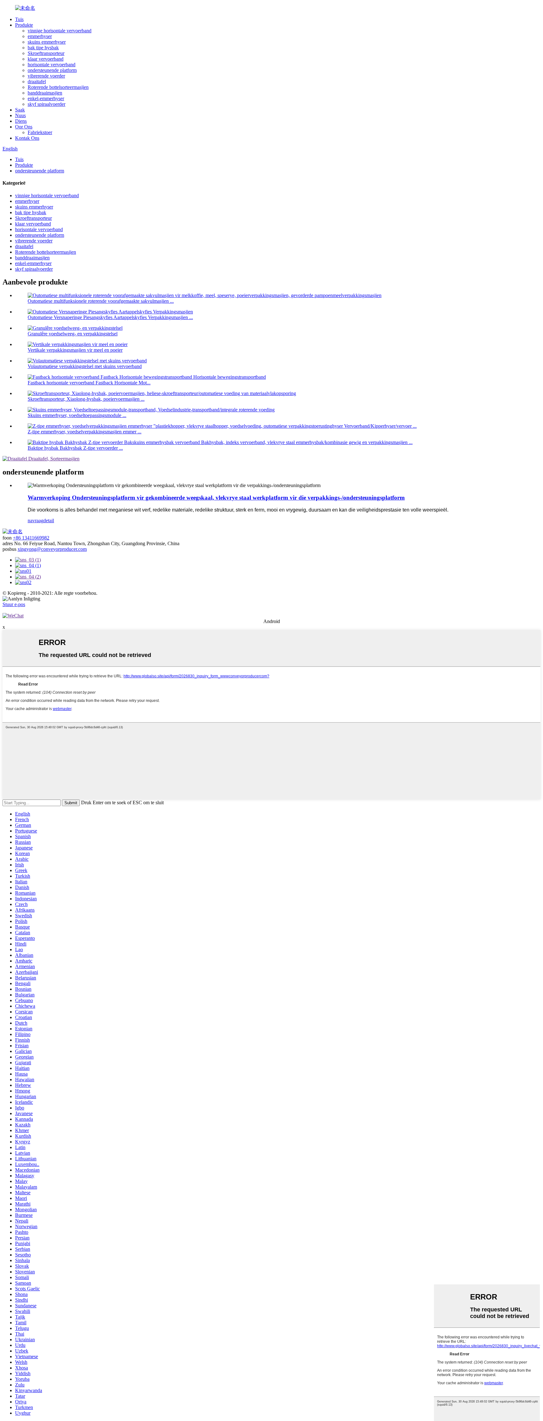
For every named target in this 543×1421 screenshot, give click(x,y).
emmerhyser (40, 36)
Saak (20, 109)
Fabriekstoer (40, 132)
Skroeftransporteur (46, 53)
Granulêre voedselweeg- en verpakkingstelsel (73, 333)
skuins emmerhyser (47, 42)
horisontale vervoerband (51, 64)
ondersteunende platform (52, 70)
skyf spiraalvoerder (46, 104)
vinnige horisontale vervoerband (59, 30)
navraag (35, 520)
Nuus (20, 115)
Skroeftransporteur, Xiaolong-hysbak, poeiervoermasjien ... (86, 399)
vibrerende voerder (46, 76)
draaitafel (37, 81)
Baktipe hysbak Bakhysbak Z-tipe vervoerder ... (75, 448)
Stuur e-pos (14, 604)
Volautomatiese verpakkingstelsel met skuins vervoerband (85, 366)
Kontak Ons (27, 138)
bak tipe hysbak (43, 47)
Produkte (24, 25)
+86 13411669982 (31, 537)
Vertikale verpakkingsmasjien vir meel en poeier (75, 350)
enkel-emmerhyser (46, 98)
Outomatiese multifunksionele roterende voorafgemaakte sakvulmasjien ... (101, 301)
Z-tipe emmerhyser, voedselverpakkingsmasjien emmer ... (84, 431)
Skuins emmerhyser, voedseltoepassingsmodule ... (77, 415)
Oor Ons (23, 126)
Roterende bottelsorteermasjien (58, 87)
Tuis (19, 19)
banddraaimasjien (45, 92)
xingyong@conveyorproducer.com (52, 549)
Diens (21, 121)
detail (48, 520)
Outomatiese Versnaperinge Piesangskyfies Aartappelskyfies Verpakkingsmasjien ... (110, 317)
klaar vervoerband (45, 59)
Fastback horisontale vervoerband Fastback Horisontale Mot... (89, 382)
